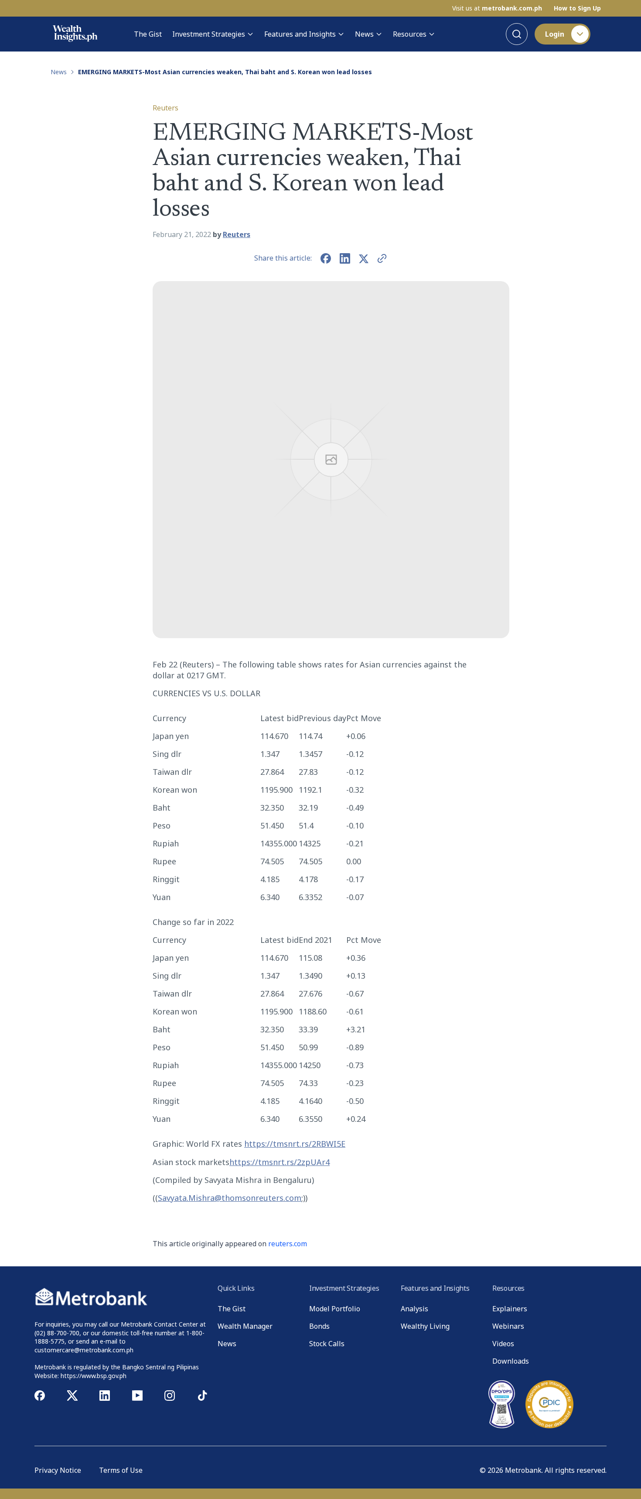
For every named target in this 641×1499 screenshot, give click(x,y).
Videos (503, 1343)
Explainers (509, 1308)
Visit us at (497, 8)
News (364, 34)
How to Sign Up (577, 8)
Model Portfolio (334, 1308)
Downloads (510, 1361)
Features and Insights (300, 34)
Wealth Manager (245, 1326)
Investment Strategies (208, 34)
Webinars (508, 1326)
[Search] (517, 34)
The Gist (148, 34)
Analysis (414, 1308)
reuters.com (287, 1243)
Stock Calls (326, 1343)
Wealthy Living (425, 1326)
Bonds (319, 1326)
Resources (409, 34)
